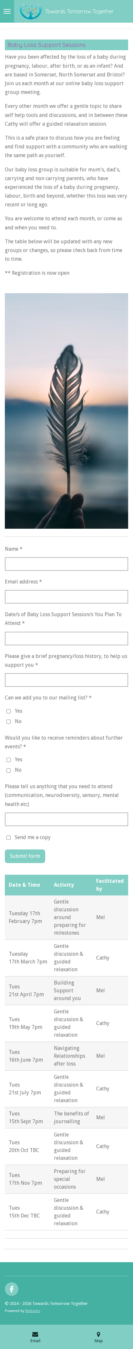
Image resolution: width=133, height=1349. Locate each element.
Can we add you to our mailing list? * (48, 698)
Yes (18, 711)
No (18, 721)
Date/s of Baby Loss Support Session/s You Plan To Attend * (63, 618)
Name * (14, 549)
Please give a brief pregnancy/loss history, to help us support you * (66, 660)
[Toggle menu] (7, 11)
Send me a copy (33, 837)
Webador (32, 1311)
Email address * (23, 582)
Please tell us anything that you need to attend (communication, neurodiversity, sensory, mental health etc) (62, 795)
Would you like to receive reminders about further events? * (64, 742)
